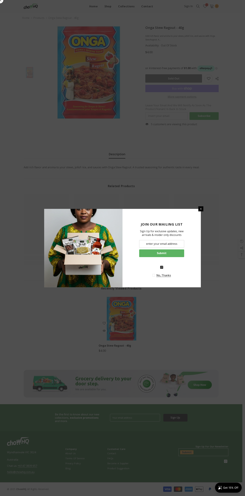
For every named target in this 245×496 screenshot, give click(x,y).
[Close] (200, 208)
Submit (161, 253)
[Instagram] (161, 267)
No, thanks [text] (163, 275)
